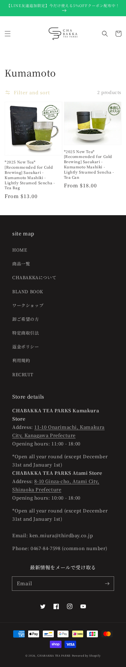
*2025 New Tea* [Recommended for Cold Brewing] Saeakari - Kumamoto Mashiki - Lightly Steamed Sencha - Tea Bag (30, 174)
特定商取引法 (25, 333)
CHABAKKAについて (34, 277)
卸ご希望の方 (25, 319)
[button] (7, 33)
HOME (19, 250)
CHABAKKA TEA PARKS (54, 655)
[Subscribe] (107, 583)
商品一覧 (21, 263)
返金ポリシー (25, 346)
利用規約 (21, 360)
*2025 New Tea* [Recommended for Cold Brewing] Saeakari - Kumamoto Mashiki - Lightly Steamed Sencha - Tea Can (89, 164)
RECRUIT (22, 374)
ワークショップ (27, 305)
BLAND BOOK (27, 291)
